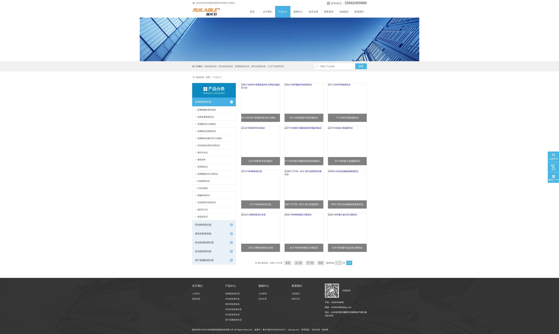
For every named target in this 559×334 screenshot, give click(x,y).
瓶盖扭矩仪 (203, 216)
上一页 (298, 263)
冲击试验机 (203, 188)
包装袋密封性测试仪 (207, 202)
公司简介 (196, 293)
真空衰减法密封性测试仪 (209, 145)
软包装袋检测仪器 (204, 242)
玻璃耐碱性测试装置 (207, 110)
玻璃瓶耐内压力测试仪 (208, 174)
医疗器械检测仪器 (204, 260)
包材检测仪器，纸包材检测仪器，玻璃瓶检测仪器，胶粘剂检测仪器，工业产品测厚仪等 (244, 66)
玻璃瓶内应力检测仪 (207, 124)
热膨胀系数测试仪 (206, 117)
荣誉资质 (328, 11)
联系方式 (296, 299)
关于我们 (267, 11)
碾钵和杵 (202, 159)
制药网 (325, 329)
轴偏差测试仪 (204, 195)
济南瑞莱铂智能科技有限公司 (217, 3)
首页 (252, 11)
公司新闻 (263, 293)
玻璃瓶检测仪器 (203, 102)
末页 (321, 263)
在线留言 (344, 11)
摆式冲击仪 (203, 152)
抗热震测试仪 (204, 181)
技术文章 (313, 11)
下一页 (310, 263)
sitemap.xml (293, 329)
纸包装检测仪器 (203, 251)
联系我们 (359, 11)
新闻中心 (298, 11)
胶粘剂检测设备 (203, 233)
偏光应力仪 (203, 209)
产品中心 (283, 11)
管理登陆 (305, 329)
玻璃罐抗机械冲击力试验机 (210, 138)
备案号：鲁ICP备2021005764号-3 (270, 329)
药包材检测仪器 (203, 224)
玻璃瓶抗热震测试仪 (207, 131)
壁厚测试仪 (203, 167)
